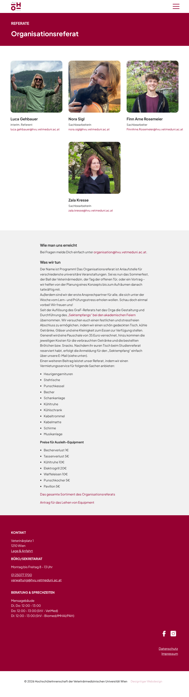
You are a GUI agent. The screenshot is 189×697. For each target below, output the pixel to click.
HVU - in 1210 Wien (20, 6)
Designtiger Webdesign (146, 681)
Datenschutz (168, 649)
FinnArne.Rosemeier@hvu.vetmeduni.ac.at (155, 129)
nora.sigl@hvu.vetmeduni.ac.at (89, 129)
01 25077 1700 (21, 575)
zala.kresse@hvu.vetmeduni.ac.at (90, 210)
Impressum (169, 654)
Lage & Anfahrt (22, 551)
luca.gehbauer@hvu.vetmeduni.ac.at (35, 129)
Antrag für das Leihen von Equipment (67, 502)
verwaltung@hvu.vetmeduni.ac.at (36, 580)
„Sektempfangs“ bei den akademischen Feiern (102, 315)
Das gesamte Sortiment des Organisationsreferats (77, 494)
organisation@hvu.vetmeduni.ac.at (120, 252)
